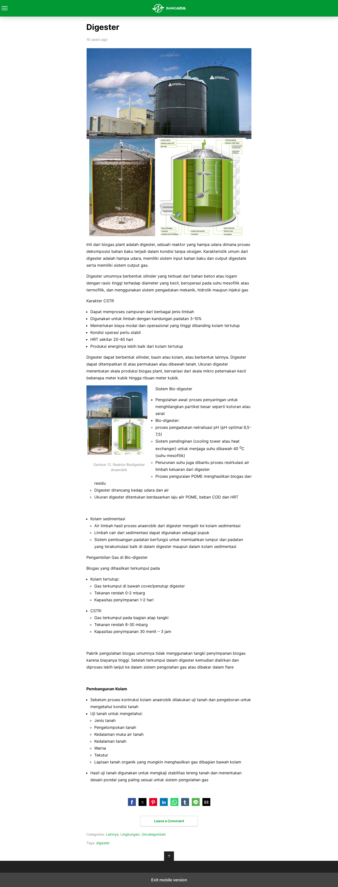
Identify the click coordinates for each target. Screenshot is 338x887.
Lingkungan (130, 834)
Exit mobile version (169, 879)
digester (103, 843)
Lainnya (112, 834)
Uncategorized (154, 834)
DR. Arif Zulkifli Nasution (169, 8)
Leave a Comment (169, 821)
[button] (132, 802)
